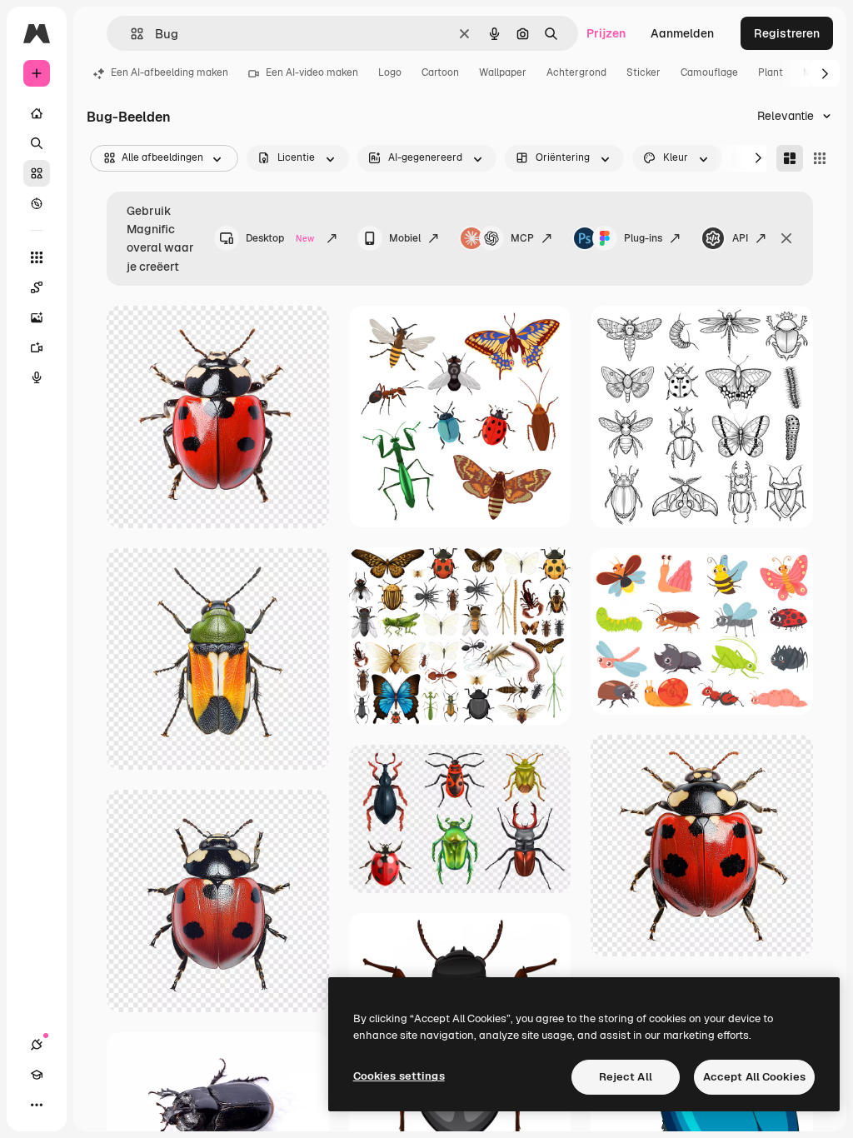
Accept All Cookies (754, 1077)
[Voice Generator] (36, 377)
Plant (770, 72)
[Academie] (36, 1074)
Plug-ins (643, 238)
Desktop (280, 238)
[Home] (36, 113)
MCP (522, 238)
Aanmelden (682, 33)
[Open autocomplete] (130, 33)
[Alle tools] (36, 257)
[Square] (819, 158)
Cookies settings (399, 1076)
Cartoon (440, 72)
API (740, 238)
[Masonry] (789, 158)
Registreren (787, 33)
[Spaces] (36, 287)
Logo (390, 72)
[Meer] (36, 1104)
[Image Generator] (36, 317)
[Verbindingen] (36, 1044)
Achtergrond (576, 72)
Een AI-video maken (312, 72)
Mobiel (405, 238)
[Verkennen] (36, 203)
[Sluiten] (786, 238)
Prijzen (606, 33)
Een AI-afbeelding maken (169, 72)
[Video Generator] (36, 347)
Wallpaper (502, 72)
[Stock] (36, 173)
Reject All (625, 1077)
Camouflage (709, 72)
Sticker (643, 72)
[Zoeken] (36, 143)
